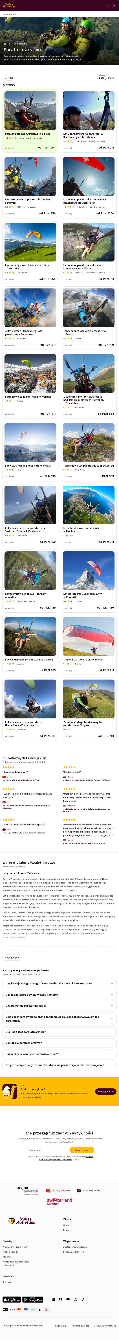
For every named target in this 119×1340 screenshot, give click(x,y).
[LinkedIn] (53, 1299)
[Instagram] (75, 1299)
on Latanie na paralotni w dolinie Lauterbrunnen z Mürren (86, 810)
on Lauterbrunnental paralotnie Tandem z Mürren (86, 780)
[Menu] (114, 5)
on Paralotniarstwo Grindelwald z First (20, 780)
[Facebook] (60, 1299)
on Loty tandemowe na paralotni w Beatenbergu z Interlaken (26, 806)
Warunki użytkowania (62, 1159)
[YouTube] (68, 1299)
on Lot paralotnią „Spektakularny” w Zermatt (23, 833)
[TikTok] (82, 1299)
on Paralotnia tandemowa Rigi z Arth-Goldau (84, 843)
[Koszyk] (107, 5)
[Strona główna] (8, 5)
